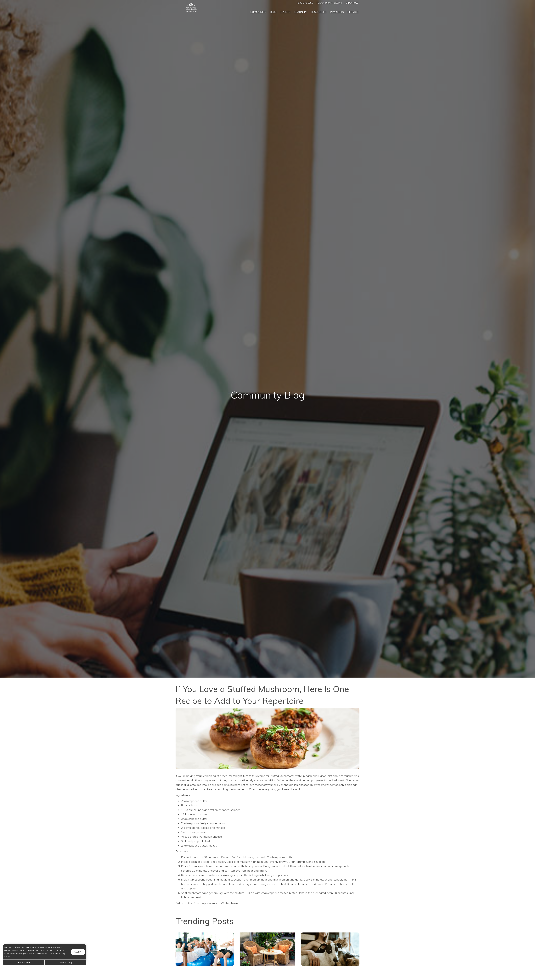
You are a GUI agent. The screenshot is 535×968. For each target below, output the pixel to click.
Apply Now (351, 3)
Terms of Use (23, 962)
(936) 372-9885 (305, 3)
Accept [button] (78, 952)
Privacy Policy (65, 962)
